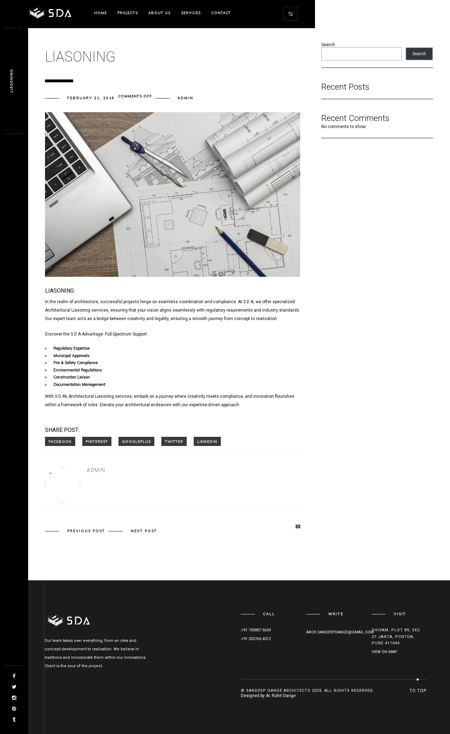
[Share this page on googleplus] (136, 441)
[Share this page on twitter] (174, 441)
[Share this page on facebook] (60, 441)
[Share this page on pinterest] (96, 441)
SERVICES (191, 13)
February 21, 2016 (91, 98)
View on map (384, 652)
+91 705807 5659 (256, 630)
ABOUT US (159, 13)
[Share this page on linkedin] (207, 441)
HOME (100, 13)
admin (185, 98)
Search (328, 44)
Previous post (86, 531)
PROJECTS (127, 13)
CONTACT (221, 13)
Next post (144, 531)
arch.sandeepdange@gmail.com (340, 632)
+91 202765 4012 (256, 639)
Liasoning (11, 81)
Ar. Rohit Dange (281, 695)
